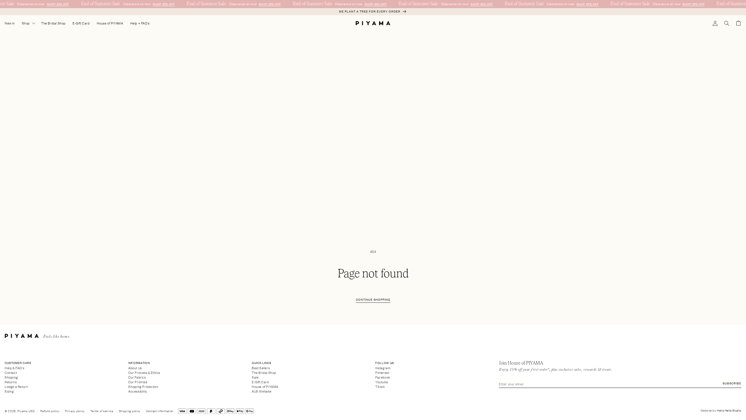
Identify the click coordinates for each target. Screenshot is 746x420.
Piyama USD (26, 410)
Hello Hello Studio (729, 410)
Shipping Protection (143, 386)
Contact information (159, 410)
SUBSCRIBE (732, 383)
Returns (11, 381)
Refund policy (49, 410)
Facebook (382, 377)
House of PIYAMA (265, 386)
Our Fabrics (137, 377)
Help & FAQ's (14, 368)
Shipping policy (130, 410)
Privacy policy (75, 410)
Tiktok (380, 386)
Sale (255, 377)
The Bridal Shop (264, 372)
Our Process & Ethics (144, 372)
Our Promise (137, 381)
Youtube (381, 381)
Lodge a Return (16, 386)
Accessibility (137, 391)
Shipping (11, 377)
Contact (11, 372)
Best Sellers (261, 368)
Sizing (9, 391)
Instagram (382, 368)
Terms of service (101, 410)
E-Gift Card (260, 381)
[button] (727, 23)
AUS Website (262, 391)
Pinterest (382, 372)
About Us (135, 368)
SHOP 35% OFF (57, 3)
